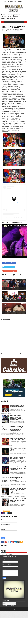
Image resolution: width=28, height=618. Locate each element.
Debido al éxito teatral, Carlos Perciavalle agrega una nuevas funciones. (16, 406)
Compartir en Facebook (10, 262)
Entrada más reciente (5, 353)
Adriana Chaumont (20, 29)
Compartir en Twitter (9, 266)
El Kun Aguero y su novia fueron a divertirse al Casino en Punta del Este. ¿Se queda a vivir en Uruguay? (17, 490)
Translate (12, 605)
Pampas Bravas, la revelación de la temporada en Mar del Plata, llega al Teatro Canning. (17, 468)
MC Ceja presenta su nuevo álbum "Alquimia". (17, 448)
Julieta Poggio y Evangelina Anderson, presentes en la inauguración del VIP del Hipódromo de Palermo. (16, 428)
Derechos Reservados (12, 1)
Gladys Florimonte (12, 30)
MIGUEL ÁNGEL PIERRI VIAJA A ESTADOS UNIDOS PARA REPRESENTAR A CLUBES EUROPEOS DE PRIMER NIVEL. (16, 418)
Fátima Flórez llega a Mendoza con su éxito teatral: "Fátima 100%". (17, 439)
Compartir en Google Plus (11, 271)
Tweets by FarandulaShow (6, 554)
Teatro (18, 30)
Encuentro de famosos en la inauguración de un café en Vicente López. (16, 479)
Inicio (5, 1)
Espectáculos (5, 30)
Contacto (20, 1)
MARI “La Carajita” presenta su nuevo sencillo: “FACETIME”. (17, 458)
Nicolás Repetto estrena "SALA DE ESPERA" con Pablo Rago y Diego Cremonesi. (17, 500)
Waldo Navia (4, 32)
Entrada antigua (23, 353)
